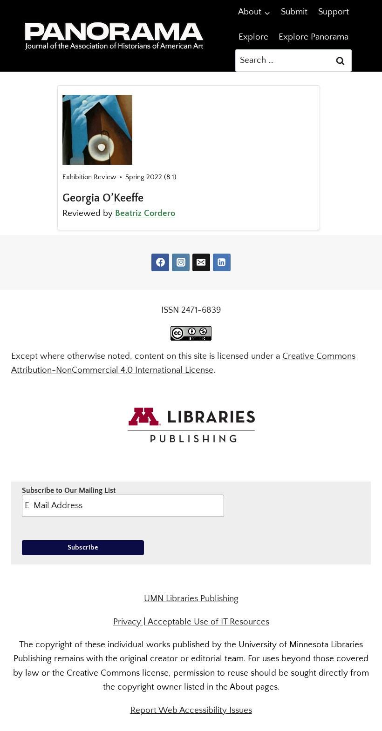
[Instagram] (181, 262)
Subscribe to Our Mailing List (69, 490)
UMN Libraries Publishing (191, 599)
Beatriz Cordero (145, 213)
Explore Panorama (313, 37)
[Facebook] (160, 262)
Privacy (127, 622)
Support (333, 12)
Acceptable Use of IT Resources (208, 622)
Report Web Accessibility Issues (191, 710)
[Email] (201, 262)
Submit (294, 12)
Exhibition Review (89, 177)
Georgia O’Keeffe (102, 198)
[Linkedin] (222, 262)
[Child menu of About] (254, 12)
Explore (253, 37)
